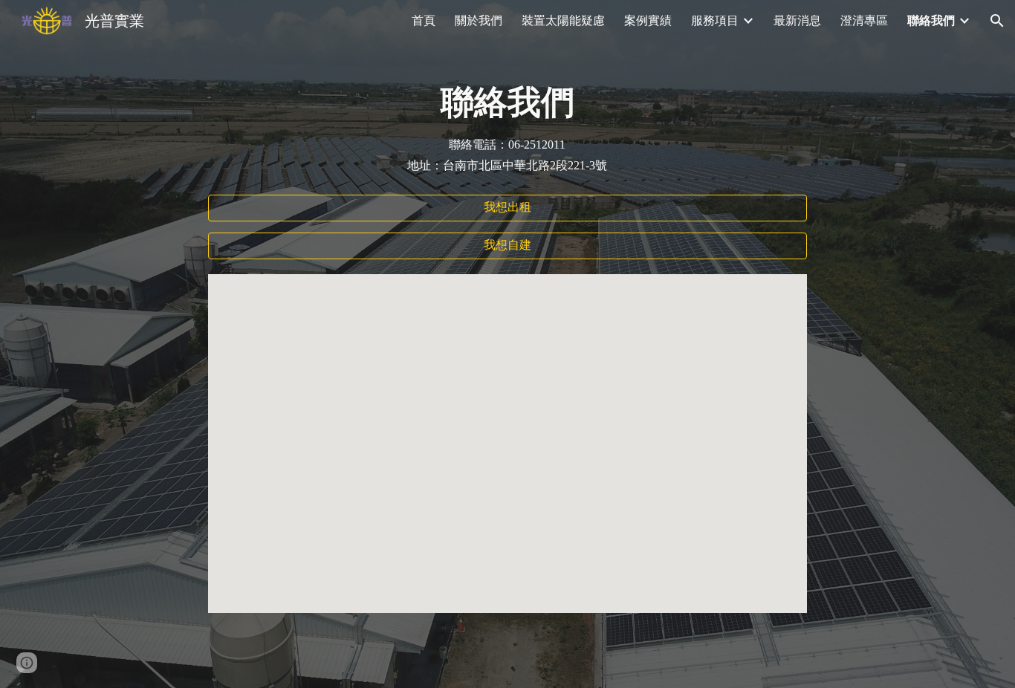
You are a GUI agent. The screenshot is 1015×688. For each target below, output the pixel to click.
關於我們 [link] (478, 20)
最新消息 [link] (797, 20)
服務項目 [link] (715, 20)
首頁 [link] (423, 20)
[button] (997, 21)
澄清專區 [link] (864, 20)
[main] (507, 102)
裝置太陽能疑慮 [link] (563, 20)
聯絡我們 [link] (931, 20)
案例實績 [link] (648, 20)
